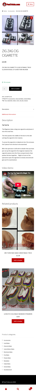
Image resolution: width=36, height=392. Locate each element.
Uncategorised (8, 369)
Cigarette (9, 100)
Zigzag (26, 100)
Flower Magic (7, 358)
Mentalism (6, 361)
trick (18, 100)
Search (18, 389)
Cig (6, 100)
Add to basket (15, 89)
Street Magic (27, 98)
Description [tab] (5, 109)
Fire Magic (6, 355)
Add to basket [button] (18, 260)
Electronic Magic (8, 352)
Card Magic (7, 343)
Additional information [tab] (9, 114)
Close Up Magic (20, 98)
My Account (6, 389)
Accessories (11, 11)
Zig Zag (22, 100)
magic (14, 100)
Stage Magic (7, 363)
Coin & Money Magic (9, 349)
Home (5, 11)
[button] (31, 17)
